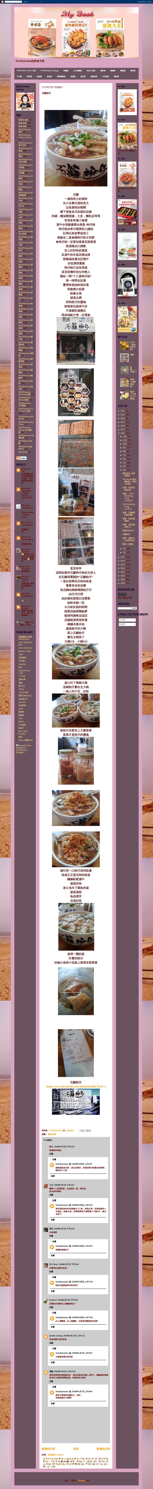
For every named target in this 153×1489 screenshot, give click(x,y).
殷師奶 (21, 712)
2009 (123, 579)
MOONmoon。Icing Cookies (25, 136)
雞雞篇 (112, 71)
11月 (125, 440)
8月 (124, 451)
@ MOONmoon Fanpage (49, 71)
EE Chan (53, 1264)
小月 (51, 1185)
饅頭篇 (116, 76)
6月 (124, 459)
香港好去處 (23, 120)
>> (33, 625)
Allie (21, 654)
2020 (123, 418)
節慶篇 (65, 71)
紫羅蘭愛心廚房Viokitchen (25, 638)
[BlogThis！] (83, 1130)
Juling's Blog (25, 651)
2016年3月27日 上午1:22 (74, 1335)
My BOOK (23, 452)
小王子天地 (23, 692)
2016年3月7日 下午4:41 (64, 1185)
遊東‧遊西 (23, 126)
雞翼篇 (122, 71)
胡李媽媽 (22, 657)
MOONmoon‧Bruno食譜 (25, 398)
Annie (21, 689)
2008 (123, 583)
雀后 (20, 737)
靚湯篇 (39, 76)
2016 (123, 433)
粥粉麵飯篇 (61, 76)
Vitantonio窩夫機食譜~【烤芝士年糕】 (130, 481)
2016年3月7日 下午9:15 (68, 1300)
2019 (123, 422)
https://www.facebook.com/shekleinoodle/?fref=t (76, 1086)
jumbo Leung (55, 1335)
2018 (123, 426)
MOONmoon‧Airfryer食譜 (25, 393)
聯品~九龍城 (128, 544)
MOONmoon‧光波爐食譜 (26, 194)
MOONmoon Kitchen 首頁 (26, 71)
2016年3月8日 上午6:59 (82, 1205)
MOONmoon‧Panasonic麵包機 (25, 429)
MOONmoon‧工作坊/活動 (26, 160)
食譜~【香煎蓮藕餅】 (129, 519)
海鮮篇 (102, 71)
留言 (123, 624)
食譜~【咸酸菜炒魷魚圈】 (129, 513)
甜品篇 (82, 76)
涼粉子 (21, 728)
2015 (123, 557)
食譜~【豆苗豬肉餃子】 (129, 525)
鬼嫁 (20, 683)
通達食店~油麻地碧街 (129, 474)
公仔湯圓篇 (78, 71)
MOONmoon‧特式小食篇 (26, 232)
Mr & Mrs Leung (23, 732)
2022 (123, 411)
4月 (124, 466)
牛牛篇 (19, 76)
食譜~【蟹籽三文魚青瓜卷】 (129, 539)
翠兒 (20, 667)
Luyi (21, 708)
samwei (22, 664)
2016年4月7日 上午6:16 (82, 1391)
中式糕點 (105, 76)
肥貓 (51, 1371)
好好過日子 (23, 699)
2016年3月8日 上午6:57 (82, 1164)
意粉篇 (49, 76)
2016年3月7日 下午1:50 (64, 1146)
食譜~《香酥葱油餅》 (133, 382)
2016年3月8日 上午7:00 (82, 1281)
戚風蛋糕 (93, 76)
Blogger (81, 1480)
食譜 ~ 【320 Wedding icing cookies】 (128, 497)
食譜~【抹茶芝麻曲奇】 (129, 488)
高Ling (22, 686)
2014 (123, 561)
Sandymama (62, 1164)
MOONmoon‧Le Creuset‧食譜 (26, 410)
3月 (124, 470)
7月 (124, 455)
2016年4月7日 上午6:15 (82, 1353)
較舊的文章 (103, 1448)
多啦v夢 (22, 679)
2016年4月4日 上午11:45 (65, 1371)
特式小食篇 (91, 71)
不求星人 (22, 661)
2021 (123, 415)
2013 (123, 564)
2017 (123, 429)
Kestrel (53, 1300)
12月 (125, 436)
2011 (123, 572)
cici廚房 (22, 725)
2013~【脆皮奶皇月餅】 (133, 345)
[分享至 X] (85, 1130)
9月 (124, 448)
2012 (123, 568)
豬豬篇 (132, 71)
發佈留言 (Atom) (55, 1455)
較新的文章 (48, 1448)
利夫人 (21, 721)
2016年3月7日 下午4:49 (64, 1228)
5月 (124, 462)
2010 (123, 576)
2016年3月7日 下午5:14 (69, 1264)
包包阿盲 (22, 705)
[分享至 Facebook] (87, 1130)
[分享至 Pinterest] (90, 1130)
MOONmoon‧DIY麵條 (25, 404)
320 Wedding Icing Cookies (129, 506)
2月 (124, 549)
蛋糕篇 (72, 76)
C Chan (22, 676)
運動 (132, 355)
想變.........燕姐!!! (133, 369)
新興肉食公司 (128, 530)
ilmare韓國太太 (26, 740)
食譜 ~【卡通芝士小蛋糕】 (133, 395)
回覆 (51, 1154)
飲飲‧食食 (52, 1134)
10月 (125, 444)
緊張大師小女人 (25, 695)
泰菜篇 (29, 76)
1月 (124, 552)
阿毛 (51, 1228)
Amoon (22, 702)
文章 (123, 620)
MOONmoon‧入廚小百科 (26, 144)
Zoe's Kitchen (25, 648)
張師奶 (21, 715)
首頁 (76, 1448)
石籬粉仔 (126, 534)
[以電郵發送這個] (81, 1130)
